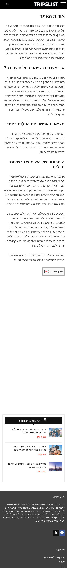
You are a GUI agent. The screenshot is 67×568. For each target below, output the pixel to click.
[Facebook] (62, 533)
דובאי (62, 562)
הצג (46, 271)
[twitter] (56, 533)
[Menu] (63, 4)
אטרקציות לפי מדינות (54, 557)
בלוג (62, 566)
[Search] (8, 4)
